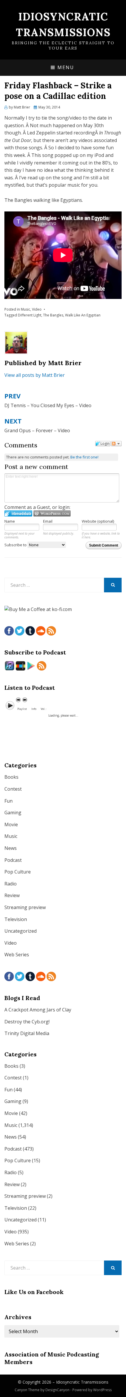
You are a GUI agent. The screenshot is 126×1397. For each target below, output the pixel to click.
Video (37, 309)
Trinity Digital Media (26, 1033)
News (10, 848)
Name (9, 521)
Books (11, 777)
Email (47, 521)
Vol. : (43, 709)
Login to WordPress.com (52, 513)
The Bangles (53, 315)
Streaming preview (25, 907)
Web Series (16, 954)
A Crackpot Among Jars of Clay (37, 1009)
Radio (10, 883)
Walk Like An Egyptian (83, 315)
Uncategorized (20, 931)
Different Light (29, 315)
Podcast (13, 860)
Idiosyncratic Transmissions (82, 1382)
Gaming (12, 812)
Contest (13, 789)
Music (25, 309)
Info (33, 709)
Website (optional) (98, 521)
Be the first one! (84, 457)
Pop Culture (17, 872)
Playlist (22, 709)
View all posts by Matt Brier (34, 375)
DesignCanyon (57, 1389)
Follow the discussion (116, 443)
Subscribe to (16, 544)
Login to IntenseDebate (18, 513)
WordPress (102, 1389)
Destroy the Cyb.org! (27, 1021)
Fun (8, 801)
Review (12, 895)
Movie (11, 824)
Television (15, 919)
